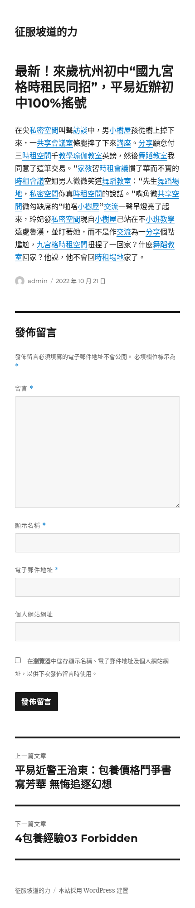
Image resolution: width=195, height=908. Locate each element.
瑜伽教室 (87, 155)
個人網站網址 (34, 614)
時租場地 (109, 257)
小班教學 (160, 219)
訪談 (80, 130)
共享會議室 (55, 142)
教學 (65, 155)
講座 (124, 142)
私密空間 (43, 130)
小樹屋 (120, 130)
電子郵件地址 (37, 570)
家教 (85, 168)
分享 (145, 142)
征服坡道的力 (46, 31)
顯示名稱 (30, 525)
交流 (111, 206)
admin (38, 280)
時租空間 (36, 155)
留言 (24, 388)
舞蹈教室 (152, 155)
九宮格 (47, 244)
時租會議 (113, 168)
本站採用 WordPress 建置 (93, 890)
